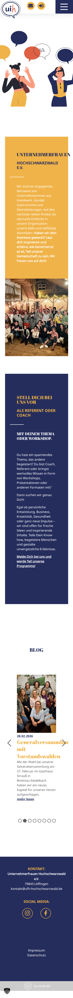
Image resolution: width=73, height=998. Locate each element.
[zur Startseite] (10, 16)
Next (61, 741)
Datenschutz (36, 955)
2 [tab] (24, 820)
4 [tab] (34, 820)
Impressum (36, 950)
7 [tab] (48, 820)
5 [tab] (39, 820)
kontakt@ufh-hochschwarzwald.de (36, 889)
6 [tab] (43, 820)
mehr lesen (25, 799)
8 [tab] (53, 820)
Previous (8, 741)
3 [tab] (29, 820)
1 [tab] (19, 820)
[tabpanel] (36, 741)
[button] (7, 991)
